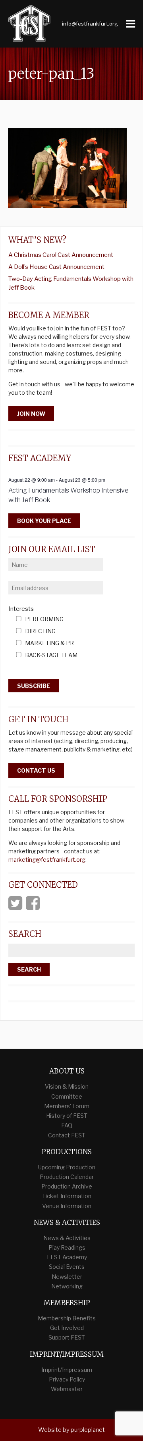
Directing (40, 631)
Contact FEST (66, 1135)
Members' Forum (66, 1106)
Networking (67, 1286)
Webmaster (67, 1388)
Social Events (67, 1266)
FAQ (66, 1125)
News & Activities (67, 1237)
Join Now (31, 413)
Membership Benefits (67, 1318)
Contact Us (36, 770)
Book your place (44, 520)
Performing (44, 619)
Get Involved (67, 1327)
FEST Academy (67, 1257)
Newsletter (67, 1276)
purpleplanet (88, 1429)
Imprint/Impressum (66, 1369)
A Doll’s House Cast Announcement (56, 266)
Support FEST (66, 1337)
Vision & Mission (67, 1086)
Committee (66, 1096)
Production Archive (66, 1186)
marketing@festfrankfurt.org (46, 859)
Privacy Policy (67, 1379)
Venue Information (66, 1205)
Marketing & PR (49, 643)
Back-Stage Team (51, 655)
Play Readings (66, 1247)
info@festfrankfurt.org (90, 23)
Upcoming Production (66, 1167)
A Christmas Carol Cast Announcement (60, 254)
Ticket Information (66, 1196)
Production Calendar (67, 1176)
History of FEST (66, 1115)
